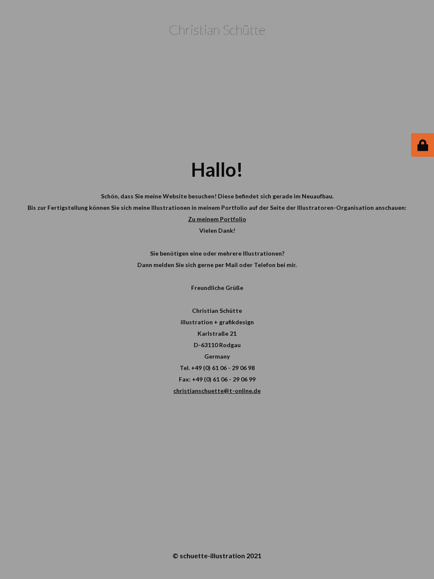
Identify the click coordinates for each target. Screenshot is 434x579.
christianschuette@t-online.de (217, 390)
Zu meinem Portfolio (217, 219)
